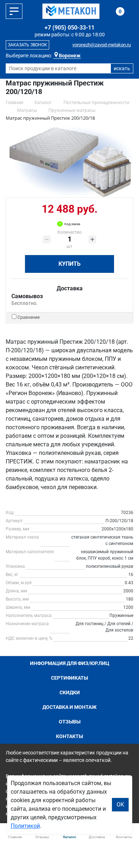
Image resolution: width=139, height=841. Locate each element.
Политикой (25, 825)
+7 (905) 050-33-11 (69, 27)
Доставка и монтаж (69, 707)
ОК (120, 804)
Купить (69, 263)
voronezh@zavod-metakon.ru (101, 44)
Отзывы (70, 722)
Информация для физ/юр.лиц (69, 663)
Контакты (69, 736)
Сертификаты (69, 678)
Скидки (70, 692)
